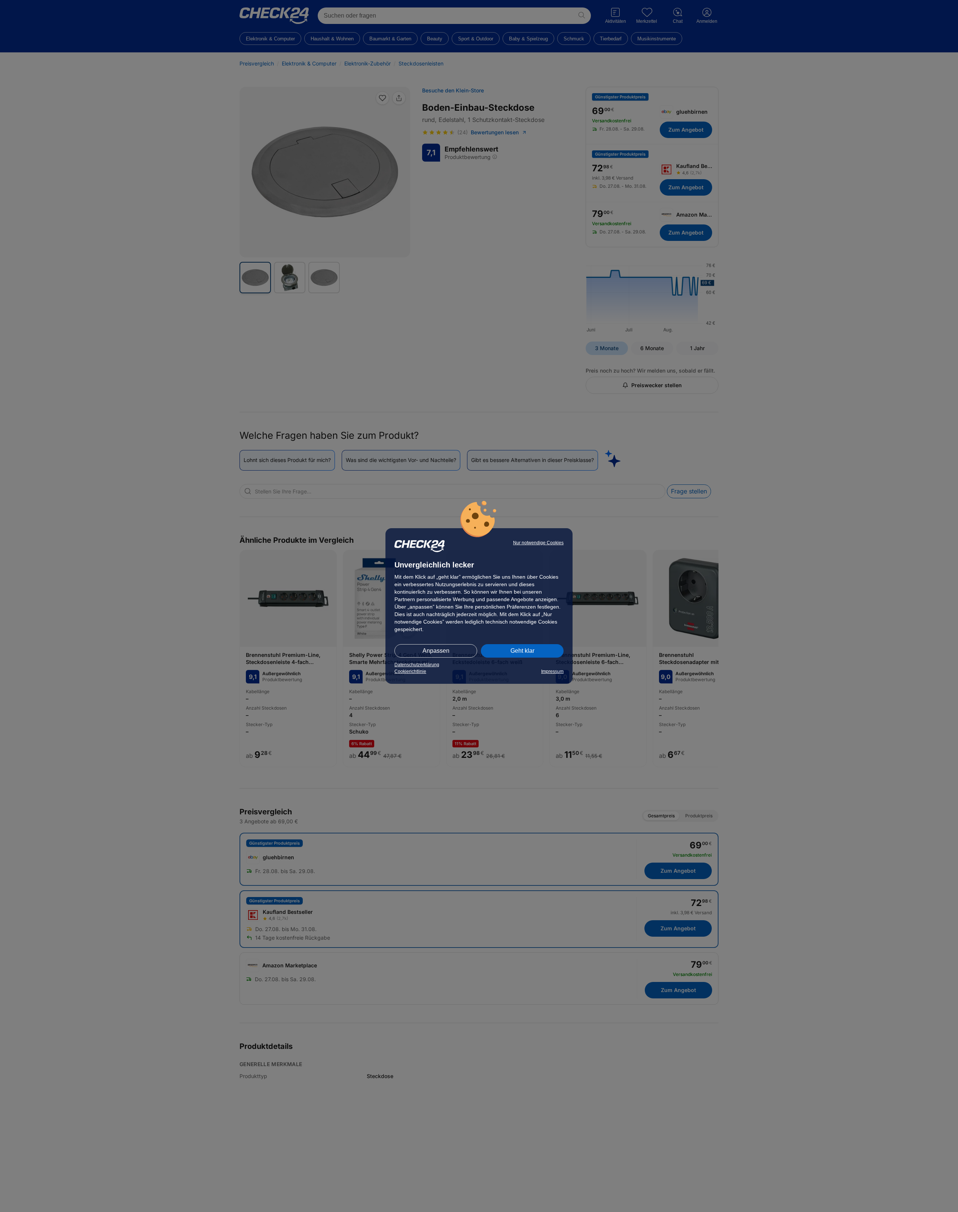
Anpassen (435, 651)
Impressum (552, 671)
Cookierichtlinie (410, 671)
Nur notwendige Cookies (538, 542)
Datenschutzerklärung (416, 664)
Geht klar (522, 651)
